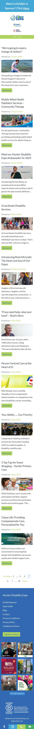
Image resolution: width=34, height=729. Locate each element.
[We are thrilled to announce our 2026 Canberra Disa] (8, 649)
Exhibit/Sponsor (10, 602)
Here (26, 8)
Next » (25, 581)
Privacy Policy (9, 622)
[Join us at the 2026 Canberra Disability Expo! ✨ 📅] (8, 666)
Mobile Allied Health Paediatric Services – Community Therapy (12, 103)
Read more (7, 90)
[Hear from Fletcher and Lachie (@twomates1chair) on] (8, 682)
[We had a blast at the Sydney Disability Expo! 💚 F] (25, 666)
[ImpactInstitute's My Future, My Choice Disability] (25, 649)
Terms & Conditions (11, 618)
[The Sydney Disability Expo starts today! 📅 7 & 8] (25, 682)
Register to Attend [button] (11, 634)
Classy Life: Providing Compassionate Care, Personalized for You (13, 521)
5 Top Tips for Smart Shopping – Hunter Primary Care (16, 466)
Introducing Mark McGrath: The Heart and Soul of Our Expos (16, 261)
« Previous (7, 576)
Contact (6, 614)
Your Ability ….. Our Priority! (16, 414)
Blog (5, 610)
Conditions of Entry (11, 626)
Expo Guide (8, 606)
